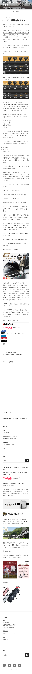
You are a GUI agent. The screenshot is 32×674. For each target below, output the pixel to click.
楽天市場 (15, 521)
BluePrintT (5, 472)
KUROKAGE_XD (19, 354)
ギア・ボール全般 (12, 352)
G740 (4, 474)
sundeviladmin (16, 17)
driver (12, 354)
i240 (18, 472)
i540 (21, 472)
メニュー (17, 11)
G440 (25, 472)
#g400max (7, 354)
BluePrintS (13, 472)
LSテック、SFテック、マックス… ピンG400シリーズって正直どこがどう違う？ (16, 33)
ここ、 (24, 491)
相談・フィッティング (9, 333)
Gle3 (8, 474)
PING (6, 352)
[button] (4, 344)
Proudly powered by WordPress (11, 670)
